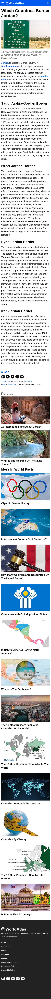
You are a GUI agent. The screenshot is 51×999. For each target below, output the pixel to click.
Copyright (5, 954)
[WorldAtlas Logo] (16, 3)
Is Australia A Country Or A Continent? (24, 539)
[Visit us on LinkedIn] (23, 978)
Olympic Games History (15, 503)
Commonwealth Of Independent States (24, 614)
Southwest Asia (9, 66)
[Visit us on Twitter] (13, 978)
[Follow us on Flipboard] (3, 978)
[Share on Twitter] (12, 376)
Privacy (4, 950)
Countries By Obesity (13, 839)
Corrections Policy (8, 966)
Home (3, 943)
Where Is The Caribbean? (16, 689)
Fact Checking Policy (9, 962)
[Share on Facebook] (8, 376)
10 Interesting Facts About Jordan (21, 426)
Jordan (5, 63)
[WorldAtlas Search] (48, 3)
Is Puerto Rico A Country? (16, 914)
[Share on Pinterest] (17, 376)
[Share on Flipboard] (3, 376)
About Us (4, 958)
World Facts (28, 381)
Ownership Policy (8, 970)
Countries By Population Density (20, 803)
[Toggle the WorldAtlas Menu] (2, 3)
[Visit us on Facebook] (8, 978)
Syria (5, 242)
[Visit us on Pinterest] (18, 978)
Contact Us (5, 947)
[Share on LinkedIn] (22, 376)
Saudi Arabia (11, 103)
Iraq (4, 311)
